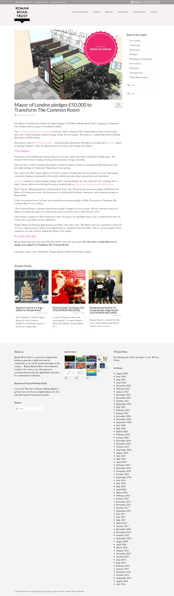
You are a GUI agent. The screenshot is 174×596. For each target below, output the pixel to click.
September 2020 (123, 422)
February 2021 (123, 409)
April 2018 (121, 489)
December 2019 (123, 440)
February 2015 (123, 565)
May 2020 (121, 428)
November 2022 (123, 385)
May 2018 (121, 486)
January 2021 (122, 413)
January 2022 (122, 391)
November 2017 (123, 504)
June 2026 (121, 376)
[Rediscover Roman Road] (91, 380)
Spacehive (110, 142)
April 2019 (121, 461)
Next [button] (120, 303)
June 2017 (121, 516)
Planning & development (140, 58)
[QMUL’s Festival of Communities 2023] (91, 359)
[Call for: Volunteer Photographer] (80, 373)
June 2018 (121, 483)
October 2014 (122, 574)
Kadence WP (80, 591)
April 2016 (121, 544)
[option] (31, 302)
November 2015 (123, 553)
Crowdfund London (44, 142)
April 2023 (121, 382)
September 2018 (123, 477)
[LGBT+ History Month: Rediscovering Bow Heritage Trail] (91, 373)
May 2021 (121, 406)
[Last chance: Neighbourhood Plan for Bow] (102, 373)
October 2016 (122, 535)
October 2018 (122, 474)
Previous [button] (16, 303)
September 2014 (123, 577)
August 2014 (122, 581)
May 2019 (121, 458)
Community (134, 45)
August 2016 (122, 541)
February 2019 (123, 464)
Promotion (134, 67)
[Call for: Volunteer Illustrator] (69, 373)
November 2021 (123, 397)
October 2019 (122, 446)
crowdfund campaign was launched (35, 131)
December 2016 (123, 529)
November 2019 (123, 443)
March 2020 (122, 431)
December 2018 (123, 468)
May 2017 (121, 519)
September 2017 (123, 510)
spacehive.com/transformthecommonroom (94, 184)
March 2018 (122, 492)
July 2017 (120, 513)
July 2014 (120, 584)
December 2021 (123, 394)
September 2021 (123, 403)
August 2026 (122, 373)
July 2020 (120, 425)
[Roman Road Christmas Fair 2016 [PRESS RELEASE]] (32, 287)
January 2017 (122, 526)
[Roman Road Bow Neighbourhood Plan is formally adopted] (80, 366)
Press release (26, 115)
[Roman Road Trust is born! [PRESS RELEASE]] (105, 287)
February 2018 (123, 495)
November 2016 (123, 532)
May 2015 (121, 562)
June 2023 (121, 379)
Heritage (133, 54)
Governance (134, 49)
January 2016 (122, 550)
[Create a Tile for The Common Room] (69, 366)
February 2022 (123, 388)
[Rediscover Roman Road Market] (80, 380)
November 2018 (123, 471)
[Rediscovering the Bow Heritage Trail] (102, 366)
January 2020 (122, 437)
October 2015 (122, 556)
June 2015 (121, 559)
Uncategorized (136, 72)
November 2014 (123, 571)
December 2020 (123, 416)
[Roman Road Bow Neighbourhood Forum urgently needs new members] (69, 359)
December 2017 (123, 501)
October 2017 (122, 507)
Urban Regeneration (138, 77)
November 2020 (123, 419)
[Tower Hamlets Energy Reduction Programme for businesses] (80, 359)
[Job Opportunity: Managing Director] (102, 359)
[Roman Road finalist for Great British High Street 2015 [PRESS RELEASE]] (68, 287)
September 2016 (123, 538)
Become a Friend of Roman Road (41, 388)
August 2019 (122, 452)
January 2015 (122, 568)
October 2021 (122, 400)
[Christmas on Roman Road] (69, 472)
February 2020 (123, 434)
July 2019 (120, 455)
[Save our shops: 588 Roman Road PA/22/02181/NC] (91, 366)
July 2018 (120, 480)
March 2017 (122, 522)
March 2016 (122, 547)
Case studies (135, 40)
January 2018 (122, 498)
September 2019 (123, 449)
